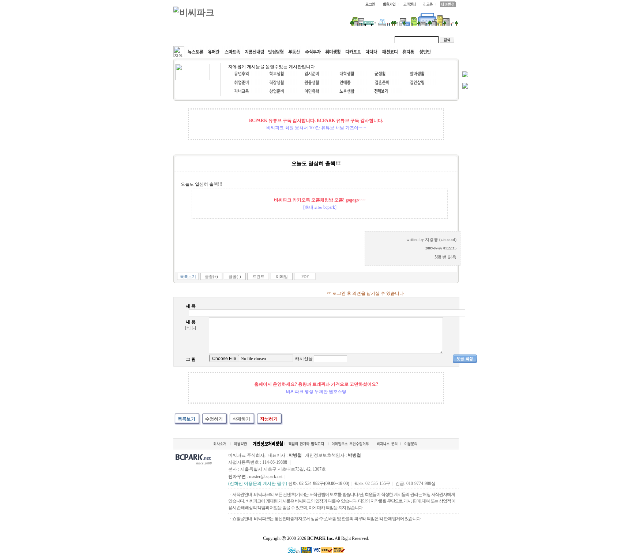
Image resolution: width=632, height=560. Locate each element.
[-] (194, 327)
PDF (305, 276)
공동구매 (283, 39)
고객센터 (314, 39)
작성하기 (269, 419)
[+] (188, 327)
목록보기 (188, 276)
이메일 (282, 276)
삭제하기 (241, 419)
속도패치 (222, 39)
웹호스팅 (252, 39)
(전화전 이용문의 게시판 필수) (257, 483)
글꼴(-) (235, 276)
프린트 (258, 276)
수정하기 (214, 419)
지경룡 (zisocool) (440, 239)
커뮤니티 (191, 39)
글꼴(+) (211, 276)
